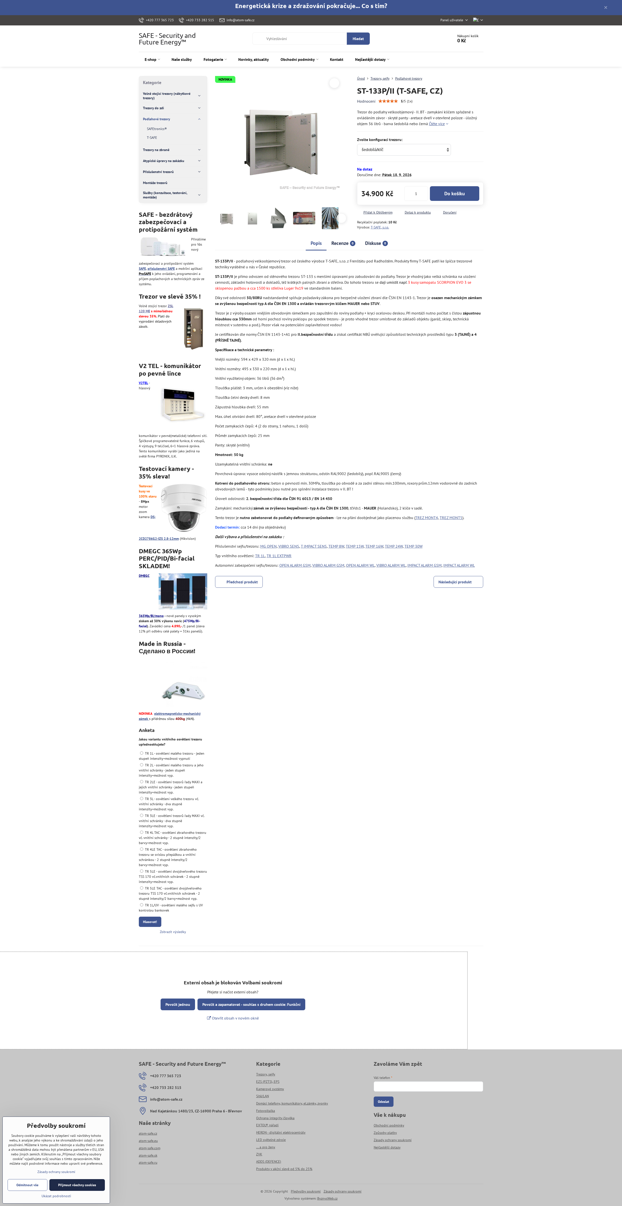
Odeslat (383, 1101)
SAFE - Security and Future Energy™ (167, 38)
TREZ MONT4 (426, 517)
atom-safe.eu (148, 1141)
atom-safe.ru (148, 1162)
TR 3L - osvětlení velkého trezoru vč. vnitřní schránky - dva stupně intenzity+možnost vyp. (169, 804)
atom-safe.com (149, 1148)
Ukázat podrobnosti (56, 1196)
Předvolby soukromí (306, 1191)
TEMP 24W (394, 546)
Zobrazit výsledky (173, 932)
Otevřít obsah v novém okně (235, 1018)
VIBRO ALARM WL (391, 565)
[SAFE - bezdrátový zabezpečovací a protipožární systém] (163, 248)
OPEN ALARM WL (360, 565)
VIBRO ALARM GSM (328, 565)
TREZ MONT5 (451, 517)
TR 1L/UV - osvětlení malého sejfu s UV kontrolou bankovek (171, 908)
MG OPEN (268, 546)
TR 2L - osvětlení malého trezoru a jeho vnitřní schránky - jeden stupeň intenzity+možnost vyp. (171, 770)
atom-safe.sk (148, 1155)
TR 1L (260, 555)
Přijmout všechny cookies (77, 1185)
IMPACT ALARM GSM (424, 565)
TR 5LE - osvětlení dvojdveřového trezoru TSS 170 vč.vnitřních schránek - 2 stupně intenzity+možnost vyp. (173, 876)
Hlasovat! (150, 922)
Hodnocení (366, 101)
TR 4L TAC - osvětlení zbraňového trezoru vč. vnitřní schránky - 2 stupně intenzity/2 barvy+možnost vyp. (172, 837)
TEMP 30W (413, 546)
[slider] (388, 101)
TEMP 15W (355, 546)
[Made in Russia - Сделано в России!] (182, 683)
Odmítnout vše (27, 1185)
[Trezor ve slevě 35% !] (193, 329)
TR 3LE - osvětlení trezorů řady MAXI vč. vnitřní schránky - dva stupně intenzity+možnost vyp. (171, 821)
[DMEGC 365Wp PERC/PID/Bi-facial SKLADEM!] (183, 592)
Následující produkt (455, 581)
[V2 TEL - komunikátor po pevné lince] (182, 405)
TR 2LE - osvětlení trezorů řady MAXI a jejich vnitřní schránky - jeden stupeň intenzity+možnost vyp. (170, 787)
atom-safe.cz (148, 1133)
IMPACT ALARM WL (459, 565)
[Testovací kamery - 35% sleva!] (183, 509)
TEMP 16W (374, 546)
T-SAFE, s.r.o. (380, 227)
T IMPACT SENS (314, 546)
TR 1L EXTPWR (279, 555)
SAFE (142, 268)
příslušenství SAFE (161, 268)
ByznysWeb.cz (327, 1198)
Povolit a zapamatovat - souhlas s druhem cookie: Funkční (251, 1004)
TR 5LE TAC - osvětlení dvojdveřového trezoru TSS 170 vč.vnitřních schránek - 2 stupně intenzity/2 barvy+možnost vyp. (170, 893)
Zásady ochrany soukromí (342, 1191)
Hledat (358, 38)
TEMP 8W (336, 546)
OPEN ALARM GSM (295, 565)
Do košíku (454, 193)
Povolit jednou (177, 1004)
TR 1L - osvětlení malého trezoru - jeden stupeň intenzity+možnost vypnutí (171, 756)
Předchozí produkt (242, 581)
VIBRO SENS (288, 546)
